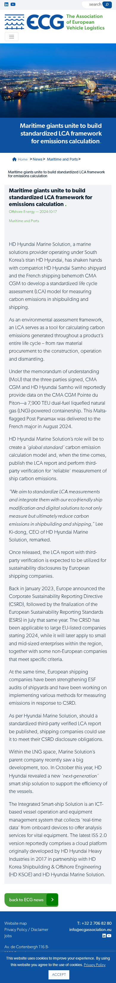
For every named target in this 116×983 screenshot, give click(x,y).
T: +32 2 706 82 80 (94, 923)
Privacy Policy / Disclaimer (26, 930)
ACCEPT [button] (59, 975)
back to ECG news (26, 900)
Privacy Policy (95, 965)
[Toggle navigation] (11, 36)
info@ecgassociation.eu (90, 930)
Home (22, 159)
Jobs (8, 936)
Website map (15, 923)
